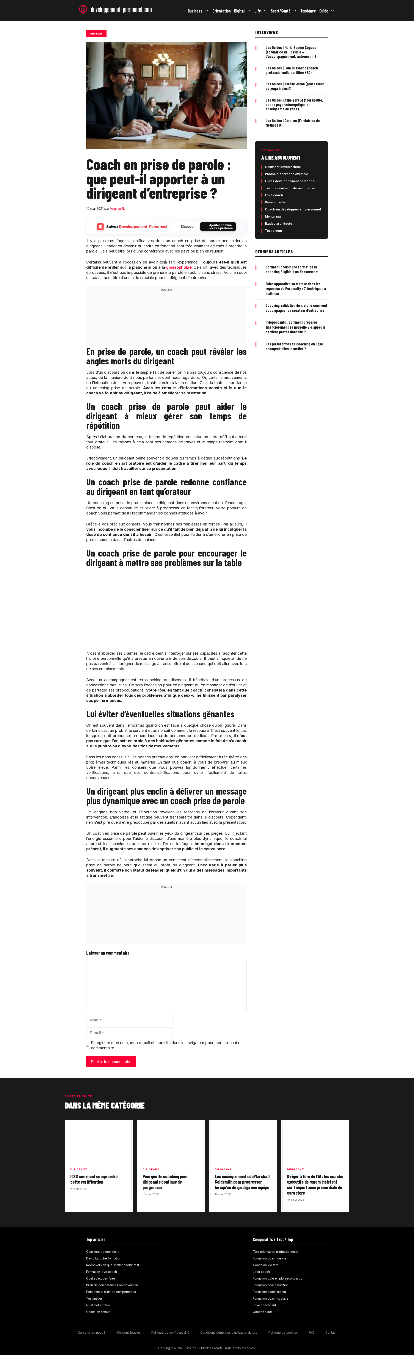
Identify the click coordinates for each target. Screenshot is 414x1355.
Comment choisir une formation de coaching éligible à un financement (292, 269)
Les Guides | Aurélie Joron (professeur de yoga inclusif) (295, 86)
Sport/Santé (280, 10)
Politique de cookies (283, 1332)
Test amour (273, 230)
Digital (239, 10)
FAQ (311, 1332)
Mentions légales (128, 1332)
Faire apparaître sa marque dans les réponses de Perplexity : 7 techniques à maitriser (296, 288)
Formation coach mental (270, 1292)
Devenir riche (275, 202)
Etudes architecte (278, 223)
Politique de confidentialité (170, 1332)
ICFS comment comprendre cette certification (93, 1178)
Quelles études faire (100, 1278)
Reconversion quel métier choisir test (112, 1265)
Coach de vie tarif (265, 1265)
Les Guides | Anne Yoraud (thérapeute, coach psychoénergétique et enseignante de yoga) (294, 104)
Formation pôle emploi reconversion (278, 1278)
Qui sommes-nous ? (91, 1332)
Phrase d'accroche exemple (286, 174)
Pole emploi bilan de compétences (111, 1292)
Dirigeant (96, 33)
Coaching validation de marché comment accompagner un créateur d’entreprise (296, 308)
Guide (323, 10)
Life (257, 10)
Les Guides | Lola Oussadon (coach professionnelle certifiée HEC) (292, 70)
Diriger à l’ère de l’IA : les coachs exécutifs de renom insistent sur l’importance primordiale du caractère (315, 1184)
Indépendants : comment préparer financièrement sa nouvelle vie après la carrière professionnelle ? (296, 327)
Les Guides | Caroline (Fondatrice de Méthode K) (293, 122)
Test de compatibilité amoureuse (290, 188)
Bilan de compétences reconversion (112, 1285)
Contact (330, 1332)
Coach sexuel (263, 1312)
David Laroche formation (103, 1258)
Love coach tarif (264, 1305)
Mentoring (273, 216)
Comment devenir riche (283, 167)
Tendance (308, 10)
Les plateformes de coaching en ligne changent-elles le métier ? (294, 346)
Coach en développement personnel (293, 209)
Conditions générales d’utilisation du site (228, 1332)
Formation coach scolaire (271, 1298)
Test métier (94, 1298)
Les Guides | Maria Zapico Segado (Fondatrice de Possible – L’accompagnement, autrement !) (291, 52)
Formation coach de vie (269, 1258)
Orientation (221, 10)
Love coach (274, 195)
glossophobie (179, 267)
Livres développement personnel (290, 181)
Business (195, 10)
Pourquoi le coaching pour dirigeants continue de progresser (165, 1181)
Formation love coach (101, 1271)
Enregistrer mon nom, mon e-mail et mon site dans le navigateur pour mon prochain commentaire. (165, 1045)
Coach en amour (98, 1312)
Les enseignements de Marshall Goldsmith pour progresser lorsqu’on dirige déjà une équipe (242, 1181)
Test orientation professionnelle (275, 1251)
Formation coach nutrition (271, 1285)
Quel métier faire (98, 1305)
